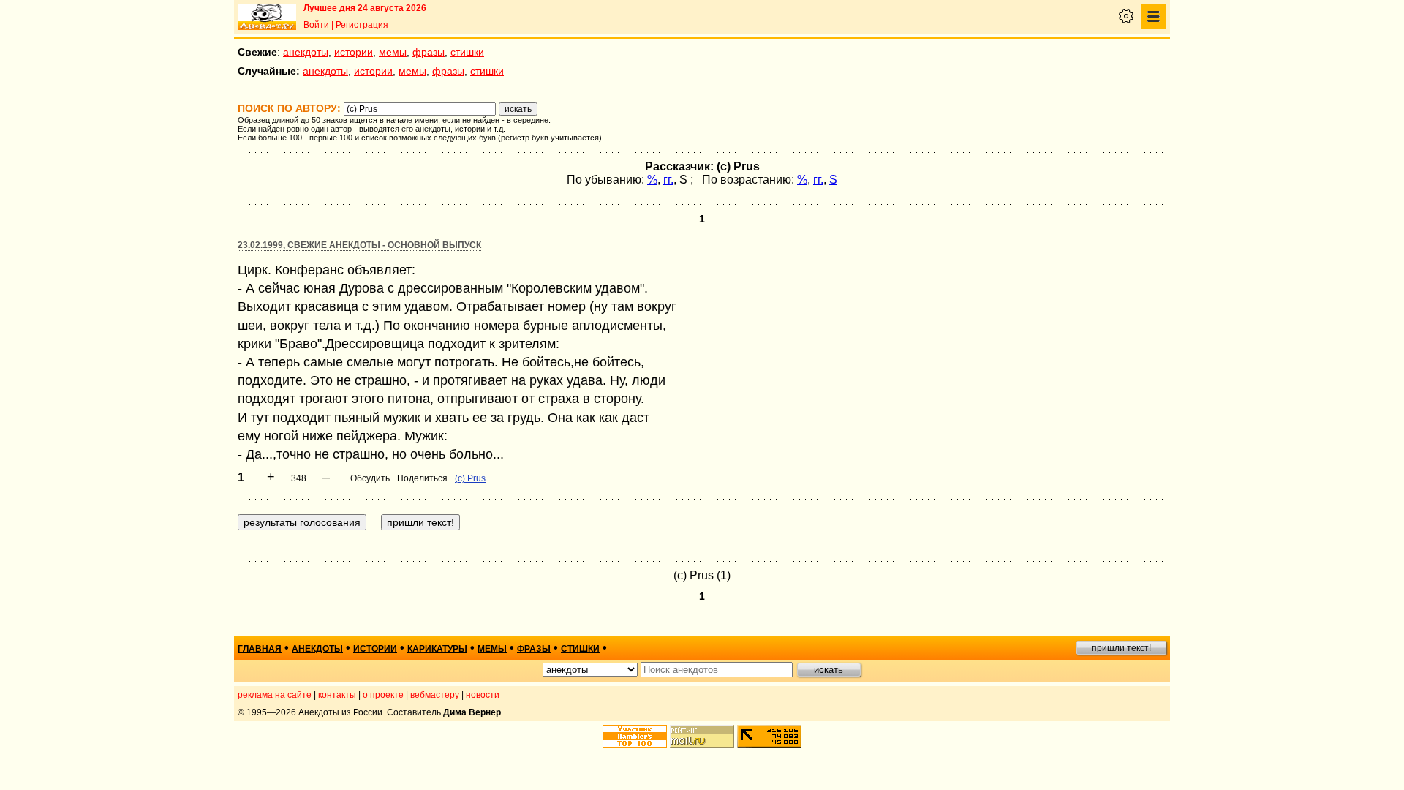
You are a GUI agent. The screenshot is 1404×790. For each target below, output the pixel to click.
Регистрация (362, 25)
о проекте (383, 695)
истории (353, 52)
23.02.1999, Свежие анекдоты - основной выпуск (359, 245)
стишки (467, 52)
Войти (316, 25)
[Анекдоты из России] (267, 17)
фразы (428, 52)
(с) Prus (470, 478)
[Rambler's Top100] (635, 736)
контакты (337, 695)
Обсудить (370, 478)
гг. (668, 179)
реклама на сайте (275, 695)
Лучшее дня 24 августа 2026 (364, 8)
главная (260, 649)
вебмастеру (434, 695)
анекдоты (305, 52)
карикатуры (437, 649)
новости (482, 695)
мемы (393, 52)
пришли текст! (1121, 648)
